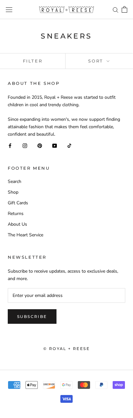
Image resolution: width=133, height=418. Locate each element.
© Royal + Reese (66, 348)
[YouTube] (54, 145)
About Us (17, 224)
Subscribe (32, 316)
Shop (13, 192)
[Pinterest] (39, 145)
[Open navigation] (9, 9)
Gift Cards (18, 203)
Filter (33, 60)
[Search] (115, 9)
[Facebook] (10, 145)
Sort (96, 60)
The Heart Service (25, 235)
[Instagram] (25, 145)
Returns (16, 213)
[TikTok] (69, 145)
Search (14, 181)
